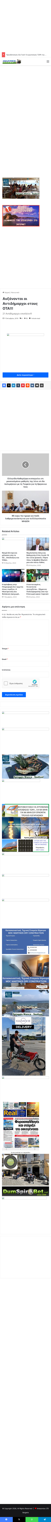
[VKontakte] (32, 385)
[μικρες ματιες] (24, 1199)
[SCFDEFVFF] (25, 953)
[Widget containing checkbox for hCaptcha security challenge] (20, 683)
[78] (25, 851)
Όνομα (5, 649)
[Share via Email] (37, 385)
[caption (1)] (25, 1016)
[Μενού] (48, 62)
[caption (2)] (25, 778)
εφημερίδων (26, 1152)
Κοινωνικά (15, 292)
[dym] (25, 1195)
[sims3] (25, 1185)
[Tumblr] (18, 385)
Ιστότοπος (6, 670)
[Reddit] (27, 385)
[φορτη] (21, 781)
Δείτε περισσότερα (25, 375)
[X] (9, 385)
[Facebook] (4, 385)
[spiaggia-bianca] (20, 188)
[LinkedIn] (13, 385)
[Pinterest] (23, 385)
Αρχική (7, 292)
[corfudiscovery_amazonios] (20, 216)
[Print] (42, 385)
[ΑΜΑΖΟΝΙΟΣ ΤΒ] (25, 730)
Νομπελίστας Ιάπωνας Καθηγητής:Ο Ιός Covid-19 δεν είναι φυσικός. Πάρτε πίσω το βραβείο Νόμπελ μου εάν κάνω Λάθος (37, 557)
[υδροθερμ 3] (25, 901)
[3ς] (25, 1078)
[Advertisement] (25, 25)
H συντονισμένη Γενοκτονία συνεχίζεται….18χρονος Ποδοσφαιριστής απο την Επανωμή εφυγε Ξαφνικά (37, 589)
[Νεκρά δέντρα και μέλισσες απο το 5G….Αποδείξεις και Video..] (13, 543)
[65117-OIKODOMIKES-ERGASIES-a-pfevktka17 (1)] (25, 988)
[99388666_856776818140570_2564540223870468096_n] (23, 1075)
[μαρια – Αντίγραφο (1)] (25, 855)
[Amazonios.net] (12, 61)
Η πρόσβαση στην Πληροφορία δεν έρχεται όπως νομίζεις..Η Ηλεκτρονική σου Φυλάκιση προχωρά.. (12, 589)
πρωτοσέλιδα (17, 1152)
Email (5, 659)
